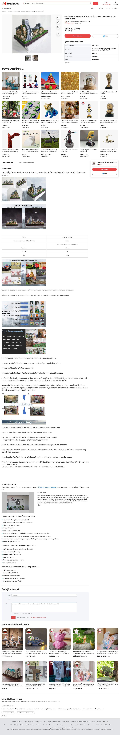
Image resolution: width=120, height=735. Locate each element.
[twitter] (107, 721)
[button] (90, 3)
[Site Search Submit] (95, 3)
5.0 (99, 164)
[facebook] (104, 721)
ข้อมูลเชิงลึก (92, 721)
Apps (107, 8)
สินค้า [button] (27, 3)
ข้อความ (20, 721)
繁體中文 (22, 724)
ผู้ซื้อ (92, 8)
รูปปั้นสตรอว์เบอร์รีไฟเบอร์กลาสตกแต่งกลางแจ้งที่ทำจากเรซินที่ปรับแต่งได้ (50, 93)
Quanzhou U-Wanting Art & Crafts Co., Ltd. (79, 21)
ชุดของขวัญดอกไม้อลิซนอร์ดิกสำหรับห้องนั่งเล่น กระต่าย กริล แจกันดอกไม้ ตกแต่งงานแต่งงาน (83, 685)
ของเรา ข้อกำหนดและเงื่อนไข (107, 729)
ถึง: (10, 599)
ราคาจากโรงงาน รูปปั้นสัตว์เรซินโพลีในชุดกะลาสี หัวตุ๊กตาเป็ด (88, 121)
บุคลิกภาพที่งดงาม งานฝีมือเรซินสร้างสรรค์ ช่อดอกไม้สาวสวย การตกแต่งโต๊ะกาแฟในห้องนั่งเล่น (107, 653)
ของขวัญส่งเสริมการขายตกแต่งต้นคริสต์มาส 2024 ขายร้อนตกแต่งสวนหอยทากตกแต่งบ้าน (83, 653)
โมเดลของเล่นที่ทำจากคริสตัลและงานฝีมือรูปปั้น (88, 150)
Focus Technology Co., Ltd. (61, 728)
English (10, 724)
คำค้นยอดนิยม (65, 721)
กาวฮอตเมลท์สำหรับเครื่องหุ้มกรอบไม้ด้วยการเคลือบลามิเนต (69, 92)
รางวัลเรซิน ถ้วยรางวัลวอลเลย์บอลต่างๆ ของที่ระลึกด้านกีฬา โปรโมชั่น (108, 121)
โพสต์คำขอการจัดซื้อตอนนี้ (38, 617)
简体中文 (16, 724)
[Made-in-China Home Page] (10, 3)
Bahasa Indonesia (113, 724)
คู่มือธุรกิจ (99, 721)
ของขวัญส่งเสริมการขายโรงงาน (11, 709)
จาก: (9, 595)
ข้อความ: (8, 604)
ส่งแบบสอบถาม (77, 36)
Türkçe (99, 724)
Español (39, 724)
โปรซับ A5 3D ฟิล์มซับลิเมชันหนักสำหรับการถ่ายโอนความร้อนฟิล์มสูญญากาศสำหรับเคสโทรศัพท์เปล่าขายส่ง (30, 150)
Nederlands (82, 724)
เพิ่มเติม (4, 716)
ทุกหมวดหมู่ (7, 8)
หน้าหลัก (4, 11)
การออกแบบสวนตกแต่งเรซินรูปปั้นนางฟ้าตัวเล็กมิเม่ (10, 121)
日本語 (27, 724)
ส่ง (13, 617)
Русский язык (65, 724)
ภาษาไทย (93, 724)
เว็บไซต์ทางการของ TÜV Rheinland (47, 487)
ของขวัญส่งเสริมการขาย (48, 709)
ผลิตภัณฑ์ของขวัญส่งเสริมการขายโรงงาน (69, 709)
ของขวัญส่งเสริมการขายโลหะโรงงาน (92, 709)
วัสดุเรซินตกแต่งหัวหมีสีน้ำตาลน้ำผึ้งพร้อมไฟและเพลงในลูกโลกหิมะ (69, 121)
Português (51, 724)
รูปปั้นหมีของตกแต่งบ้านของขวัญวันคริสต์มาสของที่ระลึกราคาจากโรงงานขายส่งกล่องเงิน (58, 653)
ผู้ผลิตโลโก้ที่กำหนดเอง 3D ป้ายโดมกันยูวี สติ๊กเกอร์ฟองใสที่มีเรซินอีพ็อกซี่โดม (30, 121)
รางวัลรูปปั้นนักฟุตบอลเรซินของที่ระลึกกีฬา (108, 92)
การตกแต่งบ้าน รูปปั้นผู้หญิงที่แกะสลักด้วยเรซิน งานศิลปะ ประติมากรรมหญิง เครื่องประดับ (59, 685)
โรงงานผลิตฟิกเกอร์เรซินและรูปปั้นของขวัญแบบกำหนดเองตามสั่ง (30, 92)
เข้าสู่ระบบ (115, 4)
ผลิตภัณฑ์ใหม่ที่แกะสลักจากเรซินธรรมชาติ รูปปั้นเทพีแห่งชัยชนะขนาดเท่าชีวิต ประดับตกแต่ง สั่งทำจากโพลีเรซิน (10, 150)
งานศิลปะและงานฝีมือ (13, 11)
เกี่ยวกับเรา (14, 721)
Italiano (57, 724)
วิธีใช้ (100, 8)
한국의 (71, 724)
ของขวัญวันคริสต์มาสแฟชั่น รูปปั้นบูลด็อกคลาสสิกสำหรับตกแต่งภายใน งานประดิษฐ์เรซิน (50, 121)
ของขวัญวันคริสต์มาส (8, 713)
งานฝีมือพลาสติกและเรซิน (27, 11)
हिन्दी (88, 724)
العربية (76, 724)
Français (33, 724)
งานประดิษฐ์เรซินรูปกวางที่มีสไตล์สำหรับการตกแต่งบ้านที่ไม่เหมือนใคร (108, 150)
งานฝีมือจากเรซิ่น (40, 11)
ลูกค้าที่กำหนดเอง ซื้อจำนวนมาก (25, 713)
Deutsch (45, 724)
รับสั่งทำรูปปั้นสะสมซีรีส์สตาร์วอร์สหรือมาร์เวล (69, 150)
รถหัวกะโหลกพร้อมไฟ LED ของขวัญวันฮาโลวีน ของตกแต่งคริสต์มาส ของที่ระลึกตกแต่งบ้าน (35, 653)
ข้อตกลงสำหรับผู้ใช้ (28, 721)
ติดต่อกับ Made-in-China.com (54, 721)
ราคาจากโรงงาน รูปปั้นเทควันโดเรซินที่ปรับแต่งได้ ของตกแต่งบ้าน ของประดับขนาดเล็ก (12, 653)
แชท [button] (106, 36)
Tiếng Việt (105, 724)
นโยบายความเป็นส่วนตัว (40, 721)
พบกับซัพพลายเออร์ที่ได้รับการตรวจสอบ (79, 721)
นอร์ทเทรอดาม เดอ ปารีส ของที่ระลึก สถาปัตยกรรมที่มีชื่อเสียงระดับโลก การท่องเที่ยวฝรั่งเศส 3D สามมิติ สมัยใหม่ (12, 685)
